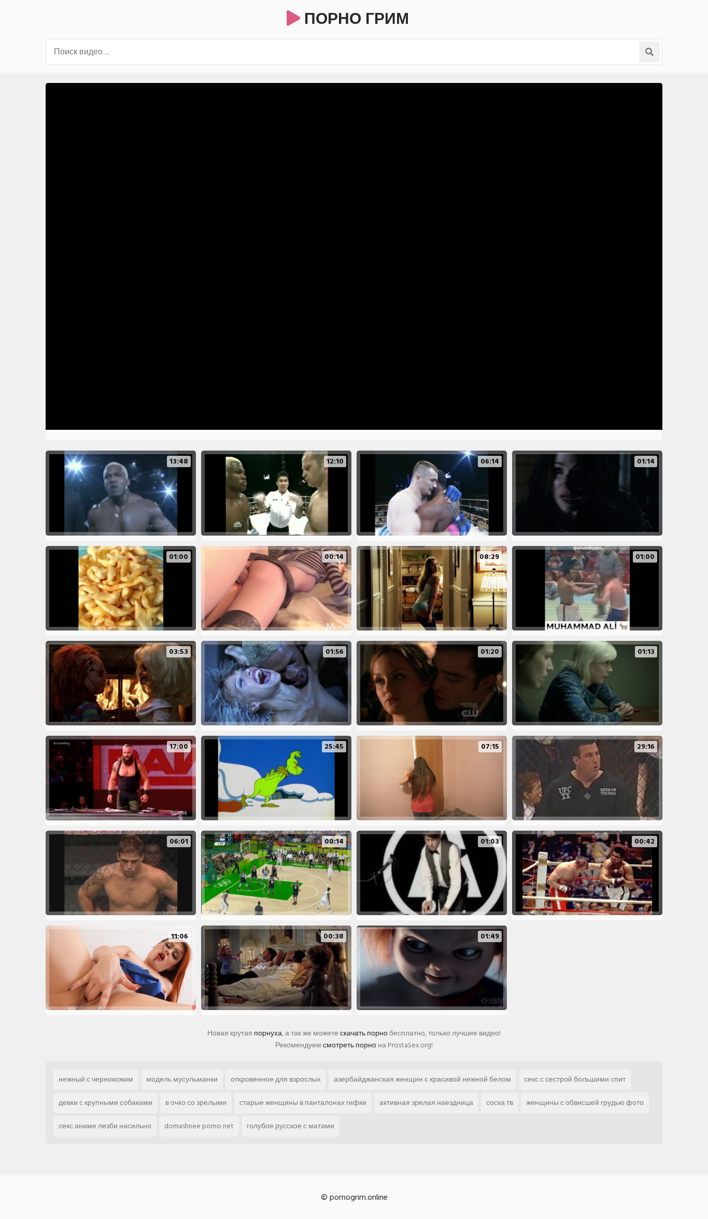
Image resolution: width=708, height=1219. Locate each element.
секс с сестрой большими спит (575, 1079)
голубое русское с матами (290, 1126)
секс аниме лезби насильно (105, 1126)
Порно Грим (354, 19)
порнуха (268, 1033)
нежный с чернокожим (96, 1079)
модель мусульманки (182, 1079)
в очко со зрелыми (195, 1103)
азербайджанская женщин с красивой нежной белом (422, 1079)
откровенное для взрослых (276, 1079)
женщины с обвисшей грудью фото (585, 1103)
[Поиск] (649, 51)
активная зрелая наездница (426, 1103)
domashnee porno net (199, 1126)
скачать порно (364, 1033)
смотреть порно (349, 1045)
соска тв (499, 1103)
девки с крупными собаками (105, 1103)
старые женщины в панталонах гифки (302, 1103)
